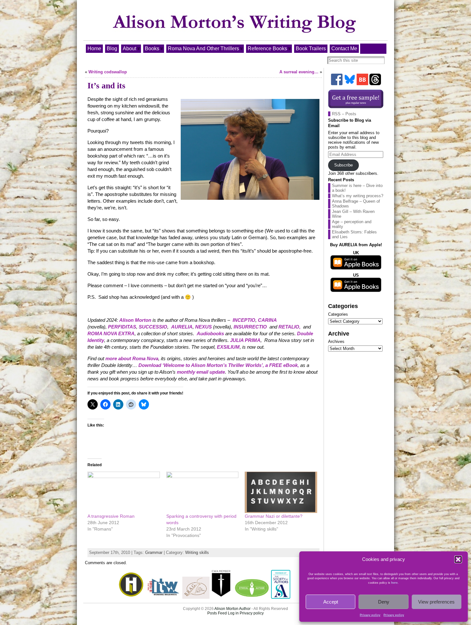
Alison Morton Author (232, 608)
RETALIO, (289, 326)
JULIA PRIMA (245, 340)
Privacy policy (370, 615)
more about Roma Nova (131, 358)
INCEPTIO (244, 320)
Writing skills (197, 552)
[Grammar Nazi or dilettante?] (281, 492)
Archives (336, 341)
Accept (330, 602)
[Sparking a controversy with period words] (202, 492)
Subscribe (343, 165)
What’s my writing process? (357, 195)
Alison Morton (135, 320)
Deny (383, 602)
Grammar (153, 552)
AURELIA (182, 326)
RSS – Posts (344, 113)
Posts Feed (217, 613)
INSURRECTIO (250, 326)
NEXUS (203, 326)
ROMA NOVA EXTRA (111, 333)
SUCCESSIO (153, 326)
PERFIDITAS (122, 326)
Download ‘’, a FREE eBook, (218, 365)
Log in (233, 613)
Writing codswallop (107, 71)
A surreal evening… (298, 71)
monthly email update (201, 372)
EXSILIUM (228, 347)
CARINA (267, 320)
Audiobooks (210, 333)
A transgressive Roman (111, 516)
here (394, 582)
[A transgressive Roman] (123, 492)
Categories (338, 314)
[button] (458, 559)
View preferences (436, 602)
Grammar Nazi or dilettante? (273, 516)
